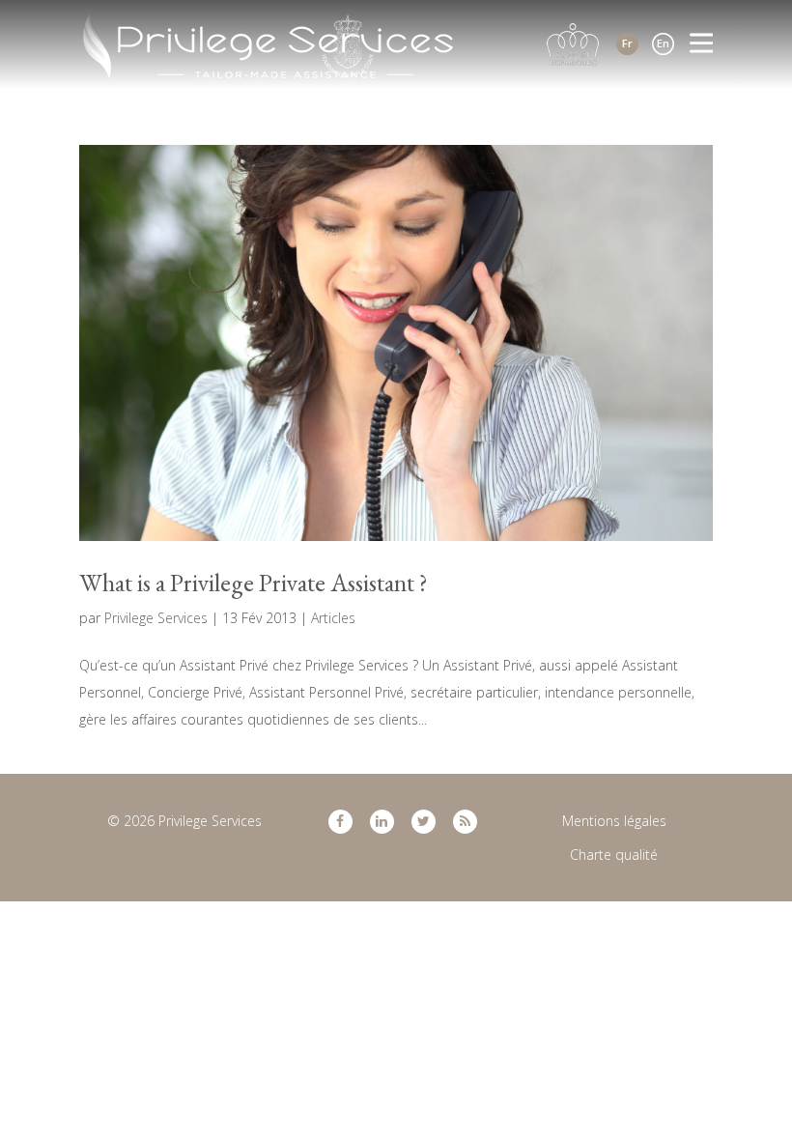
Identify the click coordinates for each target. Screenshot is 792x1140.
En (663, 43)
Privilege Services (156, 618)
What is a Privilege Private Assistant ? (253, 582)
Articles (333, 618)
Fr (627, 43)
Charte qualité (614, 854)
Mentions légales (614, 821)
